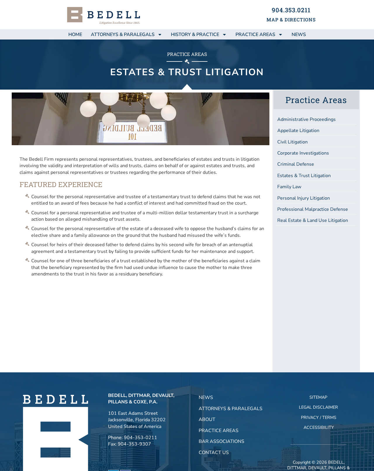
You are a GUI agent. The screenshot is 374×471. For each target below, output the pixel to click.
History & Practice (195, 34)
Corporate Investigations (303, 153)
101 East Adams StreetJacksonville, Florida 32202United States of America (137, 420)
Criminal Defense (295, 164)
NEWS (299, 34)
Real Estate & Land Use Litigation (312, 220)
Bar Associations (221, 441)
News (206, 397)
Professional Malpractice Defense (312, 209)
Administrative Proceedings (306, 119)
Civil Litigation (292, 142)
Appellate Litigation (298, 130)
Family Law (289, 187)
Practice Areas (255, 34)
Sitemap (318, 397)
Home (75, 34)
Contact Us (214, 452)
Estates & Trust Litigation (304, 175)
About (207, 419)
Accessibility (319, 427)
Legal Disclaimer (318, 407)
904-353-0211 (140, 437)
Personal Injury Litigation (303, 198)
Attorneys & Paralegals (123, 34)
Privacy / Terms (318, 417)
